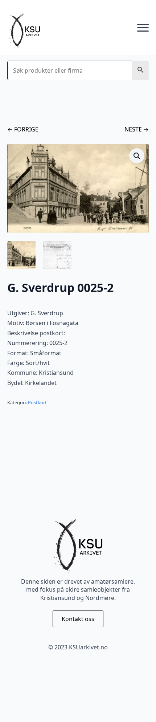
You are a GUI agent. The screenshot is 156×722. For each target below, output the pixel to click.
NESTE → (136, 129)
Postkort (37, 402)
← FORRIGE (22, 129)
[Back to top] (138, 704)
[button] (140, 70)
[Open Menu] (143, 28)
